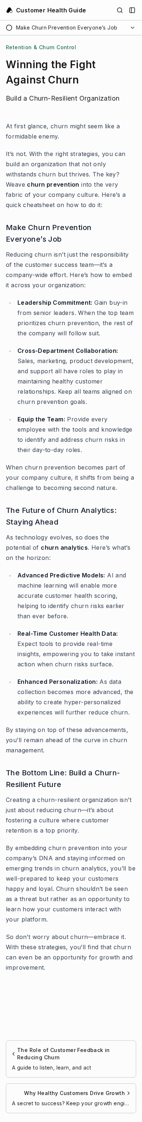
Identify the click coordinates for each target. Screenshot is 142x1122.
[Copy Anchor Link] (131, 233)
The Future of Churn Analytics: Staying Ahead (61, 516)
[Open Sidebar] (132, 10)
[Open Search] (120, 10)
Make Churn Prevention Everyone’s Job (48, 233)
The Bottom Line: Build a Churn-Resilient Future (63, 778)
